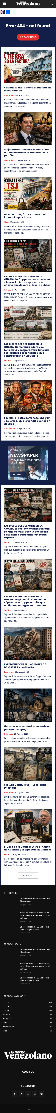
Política (7, 290)
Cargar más (27, 875)
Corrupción (9, 429)
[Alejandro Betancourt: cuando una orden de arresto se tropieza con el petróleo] (28, 128)
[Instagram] (34, 1094)
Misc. (6, 222)
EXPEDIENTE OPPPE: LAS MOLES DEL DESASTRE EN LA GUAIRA (25, 666)
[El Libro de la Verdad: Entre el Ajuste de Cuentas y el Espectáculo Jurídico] (28, 825)
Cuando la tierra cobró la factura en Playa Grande (27, 89)
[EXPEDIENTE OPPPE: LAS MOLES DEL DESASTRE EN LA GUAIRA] (28, 643)
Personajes (9, 160)
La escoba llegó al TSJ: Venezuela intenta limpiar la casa (25, 216)
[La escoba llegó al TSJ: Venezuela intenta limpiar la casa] (28, 193)
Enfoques (8, 734)
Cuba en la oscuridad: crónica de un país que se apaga (27, 727)
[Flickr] (28, 1094)
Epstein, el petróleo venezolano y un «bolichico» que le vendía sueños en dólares (27, 420)
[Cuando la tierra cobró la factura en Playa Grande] (28, 66)
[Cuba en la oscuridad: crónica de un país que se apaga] (28, 705)
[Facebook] (21, 1094)
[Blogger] (14, 1094)
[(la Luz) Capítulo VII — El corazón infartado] (28, 764)
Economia (9, 95)
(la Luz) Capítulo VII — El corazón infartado (25, 786)
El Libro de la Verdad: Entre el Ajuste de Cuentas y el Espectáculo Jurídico (28, 848)
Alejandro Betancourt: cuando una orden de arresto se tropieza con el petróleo (26, 152)
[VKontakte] (41, 1094)
